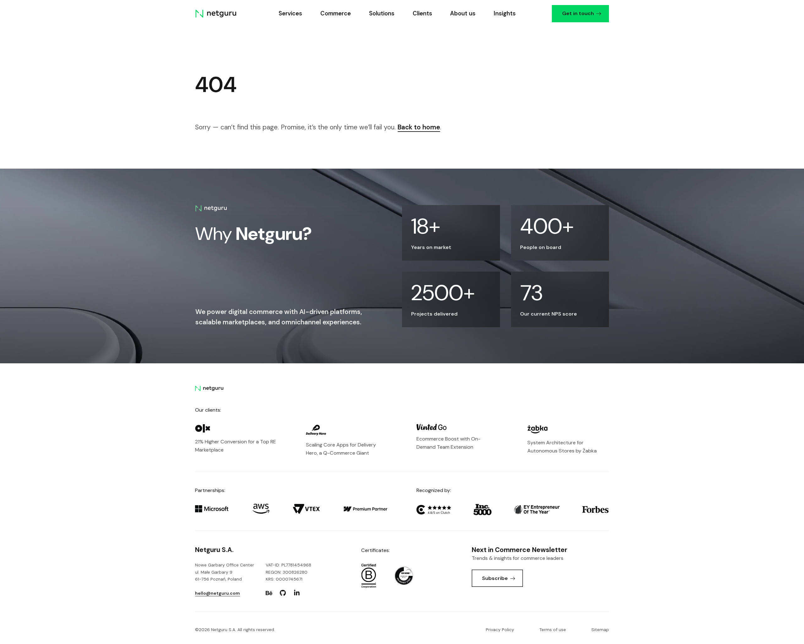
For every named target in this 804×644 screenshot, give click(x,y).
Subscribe (495, 578)
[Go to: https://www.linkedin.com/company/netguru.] (297, 593)
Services (290, 13)
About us (462, 13)
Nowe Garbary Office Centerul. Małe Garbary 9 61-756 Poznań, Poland (224, 572)
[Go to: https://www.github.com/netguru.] (283, 593)
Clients (422, 13)
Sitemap (600, 629)
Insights (505, 13)
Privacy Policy (500, 629)
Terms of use (553, 629)
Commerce (335, 13)
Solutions (381, 13)
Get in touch (578, 13)
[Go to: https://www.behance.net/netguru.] (269, 593)
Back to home (419, 127)
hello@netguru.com (217, 593)
